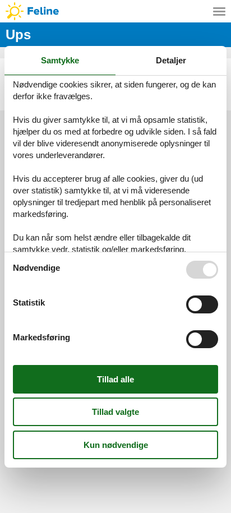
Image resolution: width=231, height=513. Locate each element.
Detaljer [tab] (171, 60)
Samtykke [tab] (60, 60)
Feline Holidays (115, 11)
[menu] (219, 11)
